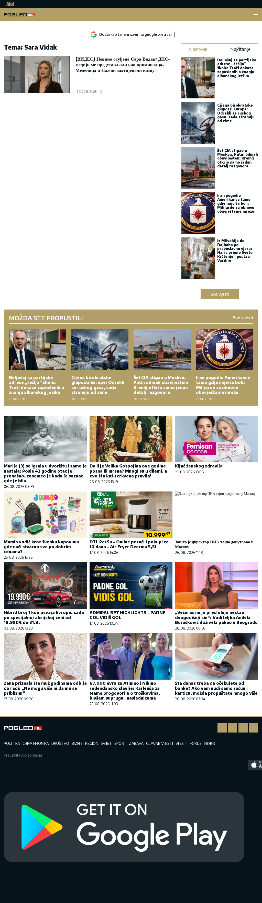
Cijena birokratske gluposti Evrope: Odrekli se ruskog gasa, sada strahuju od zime (236, 113)
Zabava (136, 743)
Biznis (77, 743)
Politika (12, 743)
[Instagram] (232, 728)
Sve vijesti (220, 294)
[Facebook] (222, 728)
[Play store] (124, 827)
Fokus (196, 743)
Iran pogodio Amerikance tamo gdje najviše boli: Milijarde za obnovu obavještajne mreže (235, 203)
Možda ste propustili (46, 318)
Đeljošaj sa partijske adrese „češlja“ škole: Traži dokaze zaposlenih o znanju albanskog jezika (236, 68)
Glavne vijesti (159, 743)
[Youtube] (253, 728)
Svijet (106, 743)
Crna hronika (36, 743)
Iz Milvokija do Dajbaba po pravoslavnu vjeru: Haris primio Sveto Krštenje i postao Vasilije (235, 250)
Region (91, 743)
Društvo (60, 743)
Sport (120, 743)
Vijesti (181, 743)
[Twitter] (243, 728)
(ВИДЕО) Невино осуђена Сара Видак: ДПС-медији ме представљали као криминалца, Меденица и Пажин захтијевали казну (122, 64)
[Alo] (9, 4)
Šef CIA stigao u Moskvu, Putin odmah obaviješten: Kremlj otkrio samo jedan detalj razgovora (237, 158)
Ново (209, 743)
